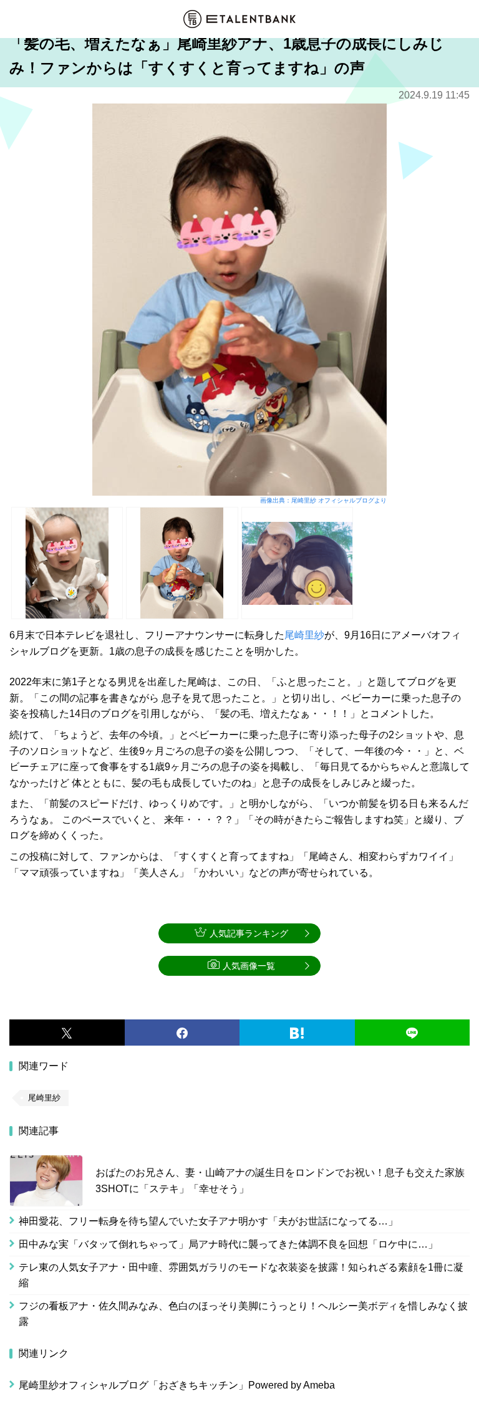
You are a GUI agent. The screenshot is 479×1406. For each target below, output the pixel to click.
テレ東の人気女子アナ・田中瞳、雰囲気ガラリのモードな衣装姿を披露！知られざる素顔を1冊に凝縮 (241, 1275)
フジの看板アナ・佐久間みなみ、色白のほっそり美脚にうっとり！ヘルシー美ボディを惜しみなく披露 (243, 1314)
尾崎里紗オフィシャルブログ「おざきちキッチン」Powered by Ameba (177, 1385)
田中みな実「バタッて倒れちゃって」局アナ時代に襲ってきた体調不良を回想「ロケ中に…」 (228, 1244)
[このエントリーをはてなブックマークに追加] (297, 1032)
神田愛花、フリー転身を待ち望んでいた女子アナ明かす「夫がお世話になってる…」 (208, 1221)
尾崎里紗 (304, 635)
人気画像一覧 (249, 966)
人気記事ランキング (249, 933)
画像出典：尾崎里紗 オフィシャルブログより (323, 500)
